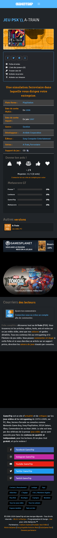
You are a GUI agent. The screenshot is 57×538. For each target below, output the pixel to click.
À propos (35, 498)
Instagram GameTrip (25, 457)
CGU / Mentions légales (41, 493)
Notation (47, 498)
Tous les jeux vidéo (17, 503)
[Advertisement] (28, 259)
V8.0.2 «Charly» (19, 519)
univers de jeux (27, 344)
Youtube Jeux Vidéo (40, 525)
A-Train (26, 144)
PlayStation (28, 102)
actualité (29, 416)
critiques (43, 416)
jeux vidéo (35, 431)
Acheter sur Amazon (17, 77)
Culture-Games (25, 525)
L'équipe (24, 493)
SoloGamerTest (46, 527)
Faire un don (30, 508)
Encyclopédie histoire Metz (28, 527)
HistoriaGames (10, 527)
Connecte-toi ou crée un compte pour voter (28, 177)
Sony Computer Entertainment (37, 138)
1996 (28, 110)
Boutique (24, 498)
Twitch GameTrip (23, 478)
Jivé (50, 519)
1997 (31, 119)
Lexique (34, 487)
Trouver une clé (15, 71)
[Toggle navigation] (39, 4)
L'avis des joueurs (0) (17, 67)
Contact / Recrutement (18, 487)
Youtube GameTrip (24, 464)
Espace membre (15, 508)
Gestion (26, 126)
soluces (35, 331)
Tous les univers (34, 503)
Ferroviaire (35, 144)
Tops (43, 487)
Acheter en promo (16, 74)
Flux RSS (13, 498)
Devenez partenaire (28, 530)
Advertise (13, 493)
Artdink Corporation (32, 132)
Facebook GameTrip (25, 449)
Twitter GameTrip (24, 471)
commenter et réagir (44, 338)
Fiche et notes (14, 64)
